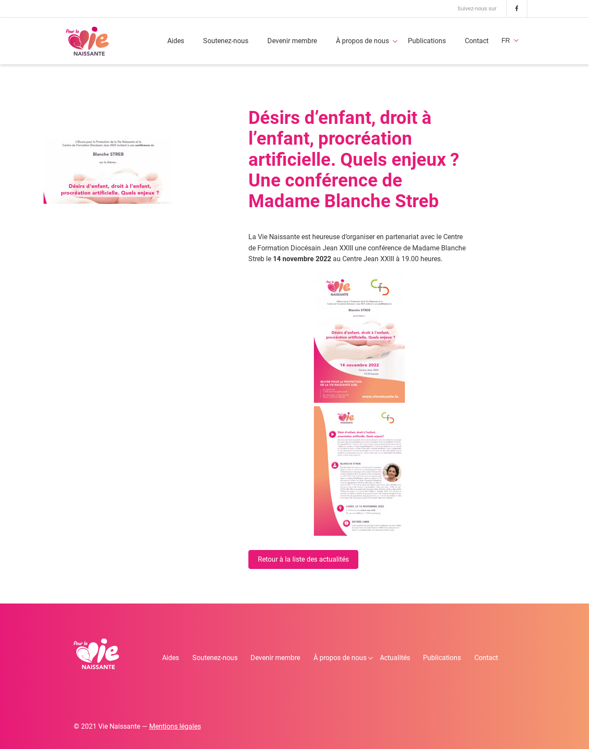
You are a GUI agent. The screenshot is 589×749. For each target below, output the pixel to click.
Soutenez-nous (225, 41)
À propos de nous (362, 41)
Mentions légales (175, 726)
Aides (175, 41)
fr (505, 40)
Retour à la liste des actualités (303, 559)
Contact (477, 41)
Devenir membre (292, 41)
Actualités (395, 658)
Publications (427, 41)
